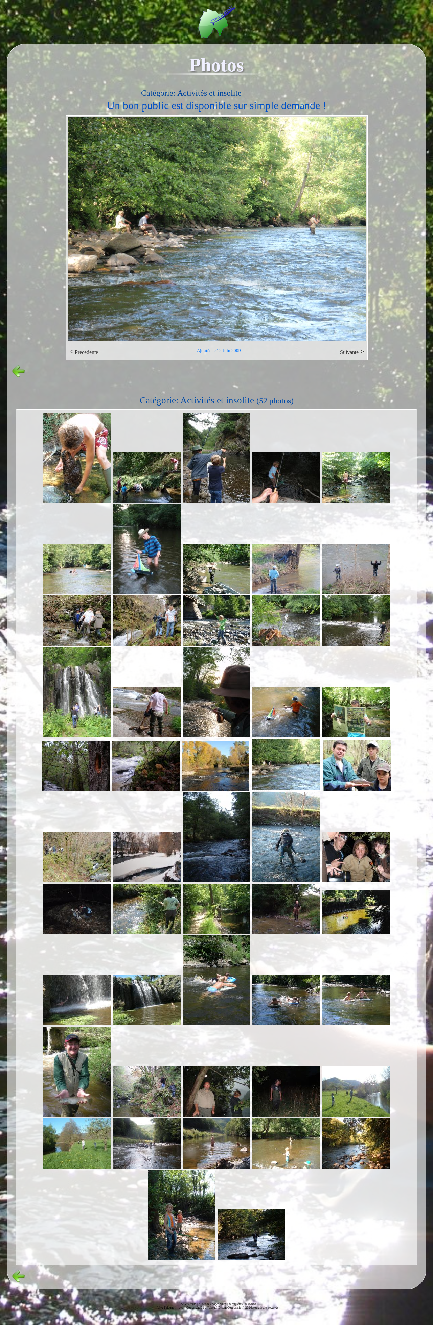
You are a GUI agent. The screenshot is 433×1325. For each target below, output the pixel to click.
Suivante (352, 351)
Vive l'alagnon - (168, 1307)
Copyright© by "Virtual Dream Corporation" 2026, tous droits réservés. (232, 1307)
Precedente (83, 351)
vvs (181, 1307)
